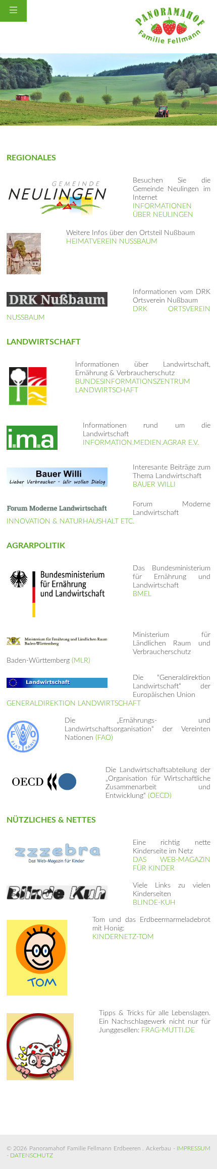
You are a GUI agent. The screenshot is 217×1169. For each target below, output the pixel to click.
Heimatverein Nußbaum (111, 241)
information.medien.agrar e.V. (141, 442)
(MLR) (81, 660)
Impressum (193, 1148)
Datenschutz (31, 1155)
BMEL (142, 594)
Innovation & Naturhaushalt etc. (70, 521)
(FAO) (104, 737)
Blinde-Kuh (154, 902)
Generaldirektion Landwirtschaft (74, 703)
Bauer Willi (154, 484)
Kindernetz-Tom (123, 937)
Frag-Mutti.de (168, 1030)
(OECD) (160, 795)
